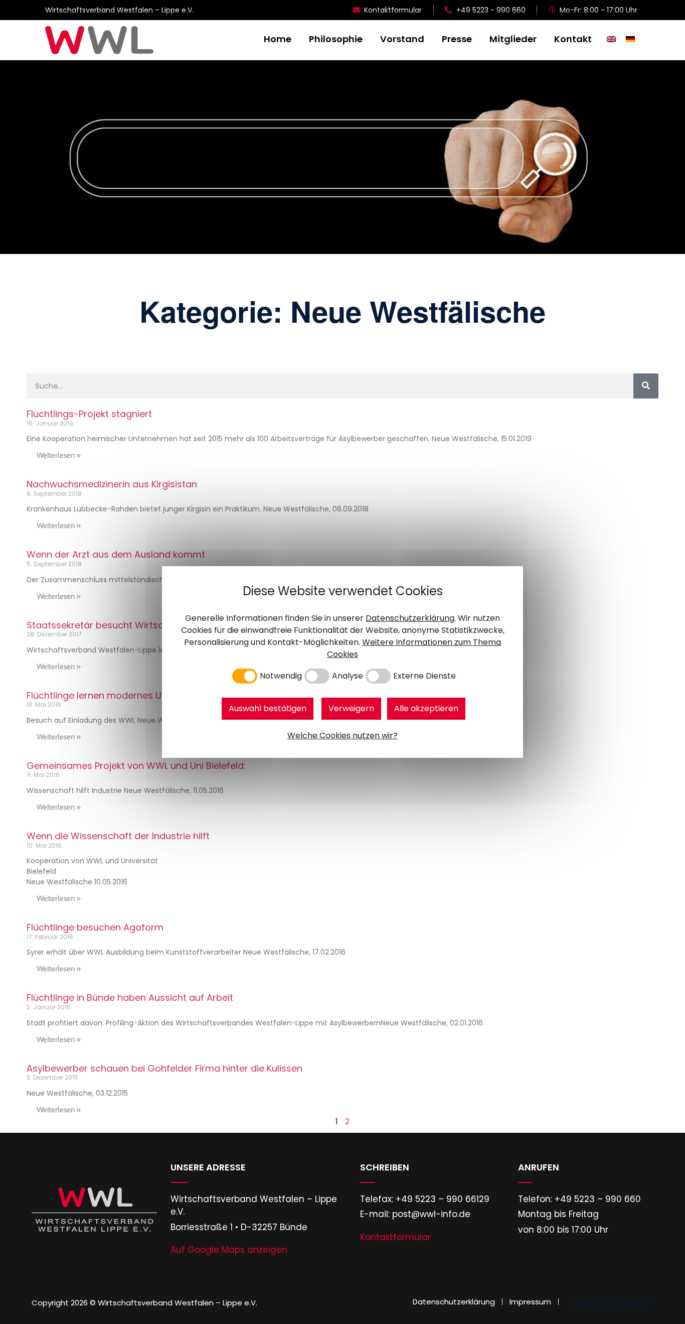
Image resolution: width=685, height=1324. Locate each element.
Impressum (530, 1302)
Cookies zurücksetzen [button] (610, 1302)
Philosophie (336, 39)
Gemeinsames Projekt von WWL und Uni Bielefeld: (136, 765)
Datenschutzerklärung (454, 1302)
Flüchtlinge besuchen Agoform (95, 927)
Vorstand (402, 39)
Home (277, 39)
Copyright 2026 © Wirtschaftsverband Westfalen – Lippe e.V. (144, 1302)
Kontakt (573, 39)
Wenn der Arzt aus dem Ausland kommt (116, 554)
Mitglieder (513, 39)
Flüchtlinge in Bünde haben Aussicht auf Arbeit (130, 997)
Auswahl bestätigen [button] (267, 708)
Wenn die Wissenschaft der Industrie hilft (118, 836)
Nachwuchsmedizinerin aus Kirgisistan (112, 484)
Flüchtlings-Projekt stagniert (89, 414)
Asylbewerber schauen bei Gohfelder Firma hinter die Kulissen (164, 1068)
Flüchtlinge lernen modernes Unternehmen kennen (139, 695)
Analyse (347, 676)
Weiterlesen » (59, 455)
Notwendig (281, 676)
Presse (457, 39)
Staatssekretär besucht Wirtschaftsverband (126, 625)
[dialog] (342, 662)
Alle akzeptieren (426, 708)
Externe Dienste (424, 676)
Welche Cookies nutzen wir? (342, 735)
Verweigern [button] (351, 708)
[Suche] (645, 386)
